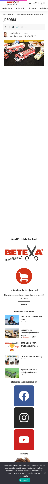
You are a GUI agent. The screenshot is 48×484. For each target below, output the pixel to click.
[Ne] (44, 473)
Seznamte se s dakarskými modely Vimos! (30, 333)
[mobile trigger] (5, 3)
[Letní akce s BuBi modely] (12, 360)
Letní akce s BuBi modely (31, 356)
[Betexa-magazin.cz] (13, 3)
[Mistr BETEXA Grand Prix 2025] (12, 320)
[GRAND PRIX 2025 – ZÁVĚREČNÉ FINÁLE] (12, 347)
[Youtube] (24, 439)
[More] (25, 27)
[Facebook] (24, 395)
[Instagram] (24, 417)
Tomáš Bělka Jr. (15, 33)
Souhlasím (24, 480)
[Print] (21, 27)
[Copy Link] (17, 27)
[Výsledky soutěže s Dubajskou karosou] (12, 373)
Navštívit (24, 304)
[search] (30, 3)
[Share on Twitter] (13, 27)
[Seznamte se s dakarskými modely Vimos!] (12, 333)
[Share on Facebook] (9, 27)
